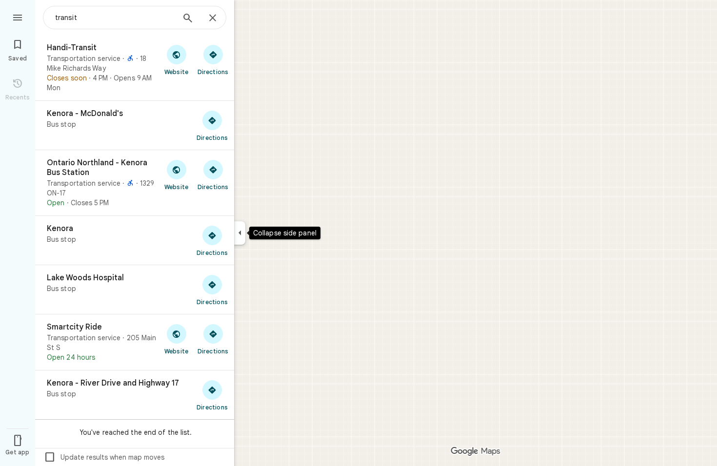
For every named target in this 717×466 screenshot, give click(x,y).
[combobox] (114, 17)
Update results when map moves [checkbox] (104, 457)
